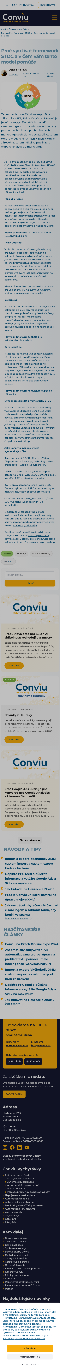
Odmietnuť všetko (30, 1364)
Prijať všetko (30, 1348)
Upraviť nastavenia (30, 1357)
